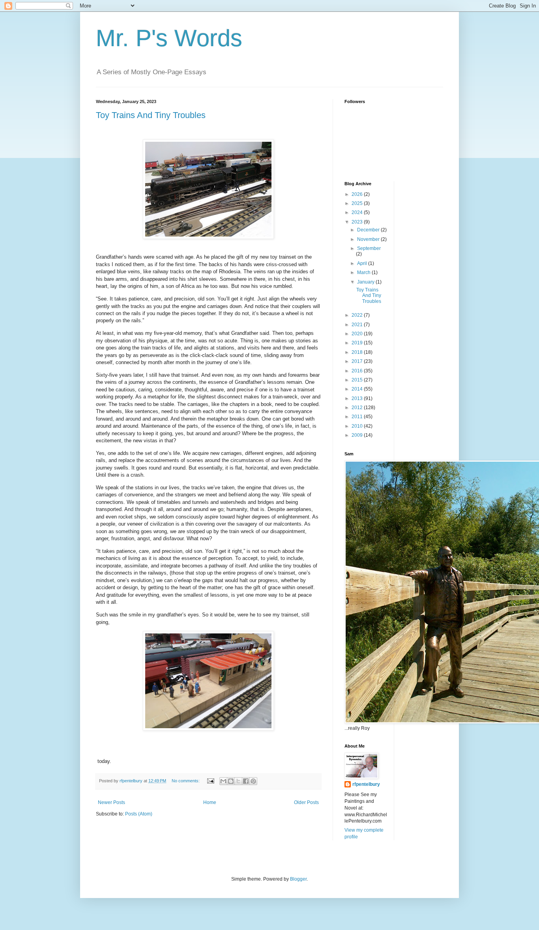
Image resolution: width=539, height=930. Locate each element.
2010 (358, 426)
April (362, 263)
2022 (358, 315)
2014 (358, 389)
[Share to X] (238, 781)
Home (209, 802)
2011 (358, 416)
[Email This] (223, 781)
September (369, 248)
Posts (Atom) (138, 814)
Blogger (298, 879)
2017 (358, 361)
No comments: (186, 780)
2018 (358, 352)
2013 (358, 398)
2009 (358, 435)
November (369, 239)
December (369, 230)
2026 (358, 194)
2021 (358, 324)
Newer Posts (111, 802)
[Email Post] (210, 780)
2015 (358, 380)
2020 (358, 333)
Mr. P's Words (169, 38)
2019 (358, 343)
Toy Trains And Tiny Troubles (151, 115)
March (364, 272)
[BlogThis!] (231, 781)
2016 (358, 371)
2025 (358, 203)
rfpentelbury (366, 784)
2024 (358, 212)
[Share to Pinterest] (253, 781)
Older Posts (306, 802)
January (366, 282)
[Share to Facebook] (246, 781)
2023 (358, 222)
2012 (358, 407)
